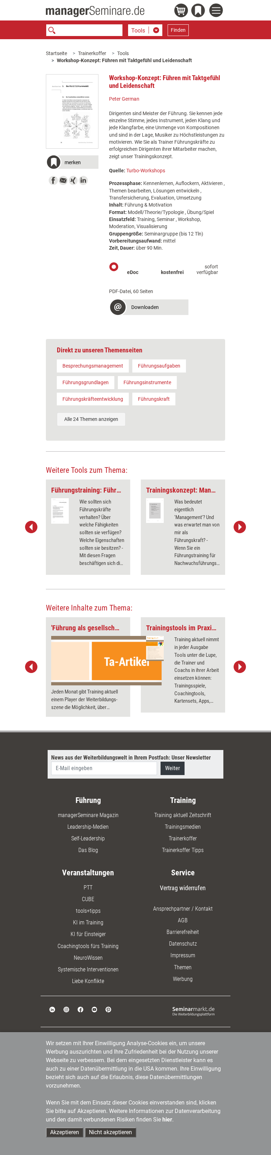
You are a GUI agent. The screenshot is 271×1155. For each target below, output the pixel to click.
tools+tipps (88, 910)
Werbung (183, 979)
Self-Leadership (88, 838)
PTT (88, 887)
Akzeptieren (64, 1132)
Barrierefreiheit (183, 932)
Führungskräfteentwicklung (92, 399)
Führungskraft (154, 399)
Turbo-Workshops (145, 170)
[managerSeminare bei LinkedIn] (52, 1009)
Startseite (56, 53)
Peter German (124, 99)
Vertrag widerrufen (183, 888)
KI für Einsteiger (88, 934)
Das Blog (88, 850)
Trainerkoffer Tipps (183, 850)
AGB (183, 920)
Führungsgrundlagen (85, 382)
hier (167, 1119)
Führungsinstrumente (147, 382)
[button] (72, 163)
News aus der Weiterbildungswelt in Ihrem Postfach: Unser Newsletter (131, 757)
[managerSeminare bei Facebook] (80, 1009)
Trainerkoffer (92, 53)
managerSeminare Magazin (88, 815)
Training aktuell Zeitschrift (182, 815)
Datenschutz (183, 943)
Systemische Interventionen (88, 969)
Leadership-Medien (88, 826)
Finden (178, 30)
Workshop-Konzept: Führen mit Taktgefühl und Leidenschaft (124, 60)
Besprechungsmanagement (92, 366)
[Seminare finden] (193, 1011)
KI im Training (88, 922)
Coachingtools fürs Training (88, 946)
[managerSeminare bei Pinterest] (108, 1009)
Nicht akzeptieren (110, 1132)
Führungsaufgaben (159, 366)
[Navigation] (217, 11)
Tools (123, 53)
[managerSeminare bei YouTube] (94, 1009)
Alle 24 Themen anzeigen (91, 419)
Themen (183, 967)
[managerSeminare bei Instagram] (66, 1009)
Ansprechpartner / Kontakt (183, 908)
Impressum (182, 955)
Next (239, 527)
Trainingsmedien (183, 826)
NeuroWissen (88, 957)
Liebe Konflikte (88, 981)
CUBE (88, 899)
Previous (31, 527)
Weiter (172, 768)
